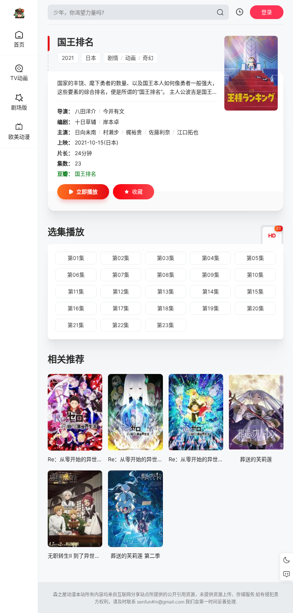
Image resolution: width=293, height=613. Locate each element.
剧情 (113, 58)
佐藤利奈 (159, 132)
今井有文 (113, 111)
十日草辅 (85, 122)
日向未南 (85, 132)
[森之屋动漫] (19, 12)
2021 (68, 58)
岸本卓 (111, 122)
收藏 (137, 191)
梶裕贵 (134, 132)
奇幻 (148, 58)
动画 (130, 58)
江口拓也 (187, 132)
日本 (90, 58)
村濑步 (111, 132)
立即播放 (87, 191)
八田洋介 (85, 111)
